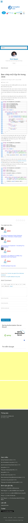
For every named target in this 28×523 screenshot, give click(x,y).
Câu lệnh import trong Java (6, 474)
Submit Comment (6, 320)
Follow (14, 63)
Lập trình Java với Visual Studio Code (9, 464)
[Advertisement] (14, 31)
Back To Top (20, 520)
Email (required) (4, 303)
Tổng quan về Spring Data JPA (7, 469)
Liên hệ (15, 517)
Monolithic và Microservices (13, 488)
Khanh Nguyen (4, 490)
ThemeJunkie (15, 520)
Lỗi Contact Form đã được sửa (7, 416)
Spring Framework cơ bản (6, 459)
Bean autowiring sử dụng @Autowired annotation (11, 477)
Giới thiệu (5, 517)
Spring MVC (3, 472)
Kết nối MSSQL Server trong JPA (17, 490)
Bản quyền (10, 517)
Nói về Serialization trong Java (7, 462)
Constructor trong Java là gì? (7, 479)
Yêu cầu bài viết (20, 517)
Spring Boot (3, 467)
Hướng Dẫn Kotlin (4, 505)
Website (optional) (5, 308)
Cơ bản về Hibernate (11, 495)
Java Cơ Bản (18, 79)
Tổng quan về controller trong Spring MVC (10, 482)
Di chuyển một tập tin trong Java (13, 276)
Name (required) (4, 298)
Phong (2, 495)
